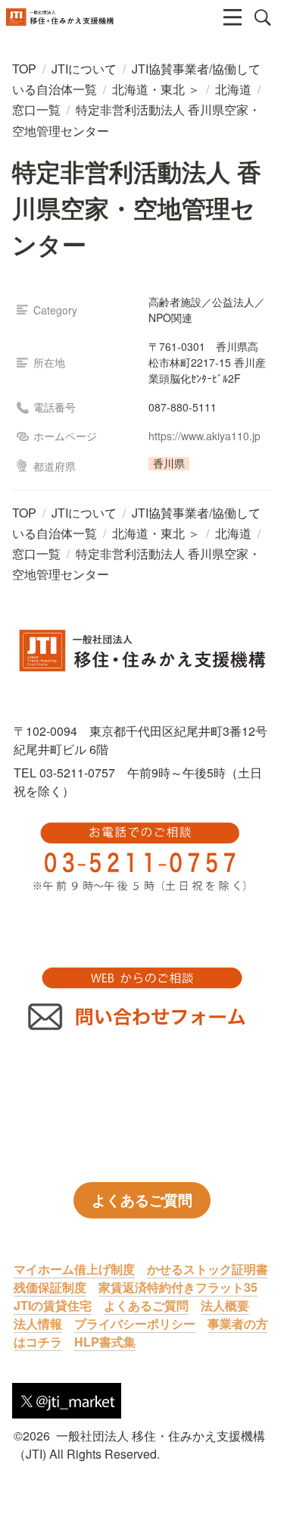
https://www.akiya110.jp (204, 435)
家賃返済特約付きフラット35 (177, 1287)
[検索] (263, 17)
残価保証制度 (50, 1287)
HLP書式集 (105, 1341)
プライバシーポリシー (134, 1323)
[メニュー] (232, 17)
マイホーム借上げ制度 (74, 1269)
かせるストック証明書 (207, 1269)
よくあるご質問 (146, 1305)
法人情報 (38, 1323)
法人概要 (225, 1305)
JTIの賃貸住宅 (53, 1305)
